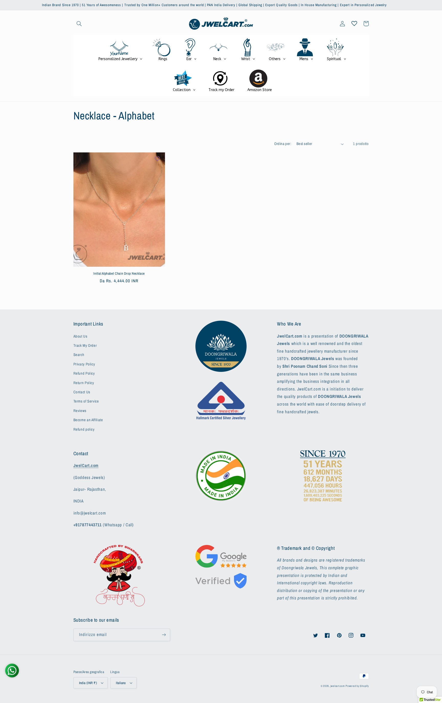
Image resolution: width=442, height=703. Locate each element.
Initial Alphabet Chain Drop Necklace (119, 273)
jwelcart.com (337, 686)
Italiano (121, 682)
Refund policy (84, 429)
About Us (80, 336)
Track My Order (85, 345)
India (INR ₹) (88, 682)
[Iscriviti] (164, 635)
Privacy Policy (84, 364)
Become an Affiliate (88, 419)
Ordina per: (282, 143)
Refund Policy (84, 373)
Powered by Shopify (357, 686)
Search (78, 354)
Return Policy (83, 382)
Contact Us (81, 392)
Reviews (79, 410)
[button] (79, 23)
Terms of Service (86, 401)
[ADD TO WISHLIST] (157, 159)
